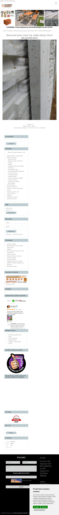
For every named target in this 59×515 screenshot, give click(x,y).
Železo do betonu (11, 198)
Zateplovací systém (12, 197)
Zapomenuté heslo (18, 234)
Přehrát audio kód (27, 480)
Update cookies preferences (7, 1)
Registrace (9, 234)
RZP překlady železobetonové (16, 171)
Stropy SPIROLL (12, 340)
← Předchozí (29, 124)
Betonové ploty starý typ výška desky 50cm (26, 30)
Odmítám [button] (44, 507)
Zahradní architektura (14, 181)
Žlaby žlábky (11, 183)
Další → (34, 126)
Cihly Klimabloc (11, 185)
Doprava (9, 249)
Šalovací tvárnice (12, 173)
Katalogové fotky (11, 259)
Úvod (4, 30)
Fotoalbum (10, 30)
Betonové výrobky (12, 157)
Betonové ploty (12, 159)
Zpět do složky (27, 126)
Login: (7, 222)
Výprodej (9, 195)
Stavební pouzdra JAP (13, 192)
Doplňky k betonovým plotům (16, 166)
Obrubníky (11, 167)
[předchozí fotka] (4, 80)
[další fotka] (54, 80)
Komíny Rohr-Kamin (12, 186)
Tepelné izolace (11, 193)
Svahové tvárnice (12, 180)
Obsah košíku (11, 212)
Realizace (9, 264)
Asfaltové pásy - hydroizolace (15, 155)
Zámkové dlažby (11, 244)
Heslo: (8, 226)
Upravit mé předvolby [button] (39, 510)
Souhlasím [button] (36, 507)
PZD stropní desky (13, 169)
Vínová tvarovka (11, 254)
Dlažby (10, 164)
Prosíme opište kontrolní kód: (21, 473)
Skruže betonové (12, 338)
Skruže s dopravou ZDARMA (15, 178)
